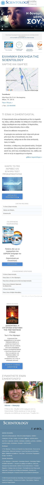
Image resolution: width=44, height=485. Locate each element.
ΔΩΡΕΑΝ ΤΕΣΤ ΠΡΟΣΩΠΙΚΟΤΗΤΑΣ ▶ (12, 196)
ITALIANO (20, 443)
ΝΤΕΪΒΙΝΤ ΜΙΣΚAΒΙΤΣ (7, 463)
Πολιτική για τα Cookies (19, 480)
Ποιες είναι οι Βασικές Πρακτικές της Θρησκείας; (12, 285)
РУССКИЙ (21, 438)
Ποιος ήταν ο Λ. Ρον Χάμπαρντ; (12, 277)
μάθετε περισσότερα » (34, 157)
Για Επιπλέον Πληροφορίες (32, 453)
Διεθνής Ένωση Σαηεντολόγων (25, 465)
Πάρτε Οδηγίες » (7, 102)
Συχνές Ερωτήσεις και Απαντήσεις (29, 451)
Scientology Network (24, 461)
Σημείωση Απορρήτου (7, 480)
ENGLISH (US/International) (9, 435)
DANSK (34, 435)
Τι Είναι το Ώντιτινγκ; (9, 289)
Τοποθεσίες (9, 455)
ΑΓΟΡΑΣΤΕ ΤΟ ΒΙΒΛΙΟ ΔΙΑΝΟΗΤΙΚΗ (12, 366)
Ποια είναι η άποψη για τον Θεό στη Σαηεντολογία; (17, 281)
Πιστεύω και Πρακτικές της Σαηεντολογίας (22, 449)
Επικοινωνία (7, 213)
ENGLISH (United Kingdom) (24, 435)
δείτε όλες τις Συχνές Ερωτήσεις (32, 296)
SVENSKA (21, 441)
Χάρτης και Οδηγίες (8, 210)
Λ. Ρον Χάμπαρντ (6, 449)
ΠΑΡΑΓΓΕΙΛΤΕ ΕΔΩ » (12, 264)
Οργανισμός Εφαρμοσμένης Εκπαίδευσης (29, 50)
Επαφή (4, 455)
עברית (10, 438)
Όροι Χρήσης (29, 480)
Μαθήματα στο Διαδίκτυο (12, 453)
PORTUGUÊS (27, 443)
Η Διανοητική (15, 461)
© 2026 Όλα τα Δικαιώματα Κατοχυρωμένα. (21, 478)
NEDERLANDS (34, 438)
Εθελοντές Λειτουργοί (15, 451)
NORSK (16, 441)
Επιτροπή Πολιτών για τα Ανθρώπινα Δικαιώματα (27, 472)
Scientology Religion (35, 461)
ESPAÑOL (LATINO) (30, 441)
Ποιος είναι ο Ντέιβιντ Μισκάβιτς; (12, 292)
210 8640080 (11, 105)
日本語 (15, 438)
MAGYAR (10, 441)
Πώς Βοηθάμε (8, 50)
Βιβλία (3, 453)
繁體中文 (27, 438)
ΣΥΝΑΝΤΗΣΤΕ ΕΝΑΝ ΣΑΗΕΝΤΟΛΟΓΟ (14, 377)
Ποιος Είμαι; (22, 453)
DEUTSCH (4, 441)
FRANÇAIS (5, 438)
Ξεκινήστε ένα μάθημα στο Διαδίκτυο (23, 463)
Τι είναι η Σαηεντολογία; (10, 206)
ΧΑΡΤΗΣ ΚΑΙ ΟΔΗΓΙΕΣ (15, 64)
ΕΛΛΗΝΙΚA (14, 443)
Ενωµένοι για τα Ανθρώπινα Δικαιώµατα (18, 470)
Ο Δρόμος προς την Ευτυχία (19, 50)
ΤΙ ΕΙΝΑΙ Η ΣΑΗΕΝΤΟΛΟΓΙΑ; (18, 114)
